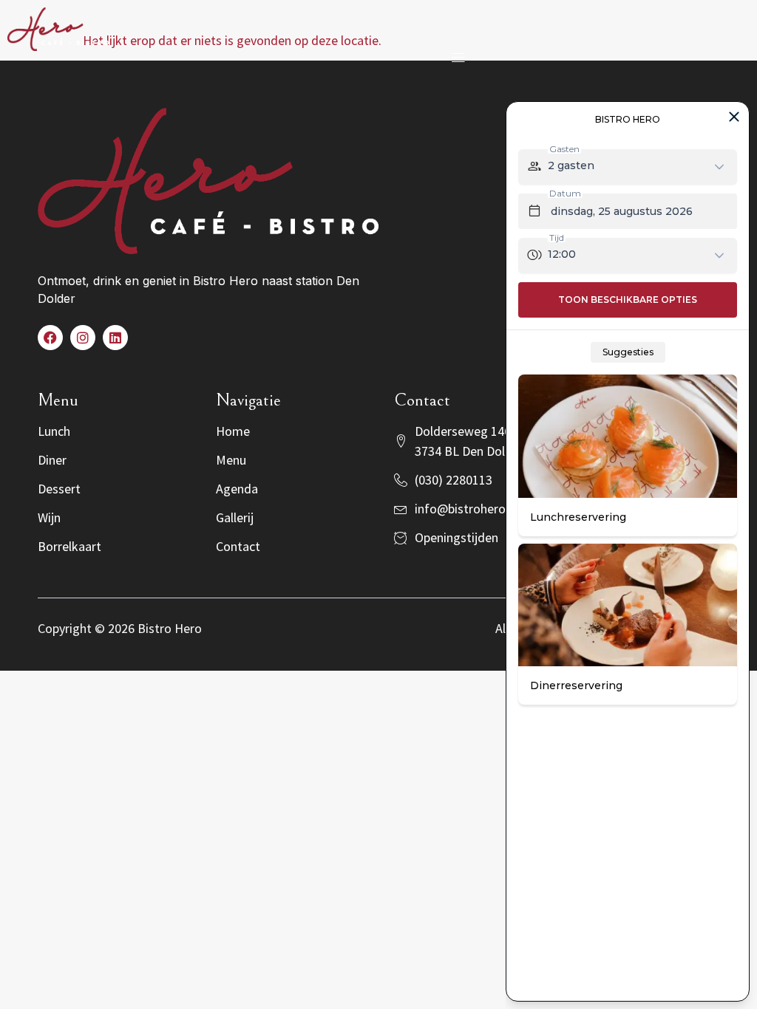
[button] (458, 56)
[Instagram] (82, 337)
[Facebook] (50, 337)
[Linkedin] (115, 337)
